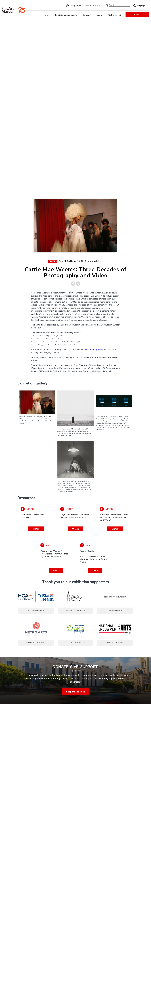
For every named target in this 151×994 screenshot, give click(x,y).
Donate (137, 14)
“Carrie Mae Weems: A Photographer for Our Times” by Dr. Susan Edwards (55, 554)
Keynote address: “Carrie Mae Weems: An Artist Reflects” (75, 516)
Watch (36, 528)
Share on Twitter (78, 283)
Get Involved (114, 15)
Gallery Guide (93, 557)
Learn (100, 15)
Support (87, 15)
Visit (47, 15)
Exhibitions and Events (66, 15)
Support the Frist (75, 691)
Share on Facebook (73, 283)
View (55, 570)
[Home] (13, 10)
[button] (107, 5)
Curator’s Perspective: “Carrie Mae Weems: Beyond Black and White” (114, 517)
